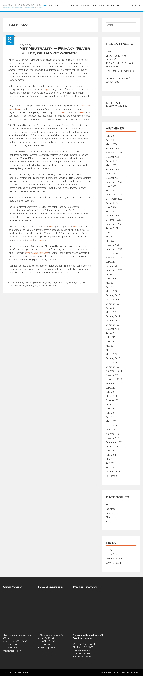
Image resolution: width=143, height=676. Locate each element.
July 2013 (110, 387)
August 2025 (112, 161)
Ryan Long (26, 44)
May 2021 (111, 236)
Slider (108, 517)
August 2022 (112, 203)
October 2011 (113, 438)
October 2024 (113, 178)
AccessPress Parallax (128, 672)
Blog (121, 6)
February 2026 (113, 148)
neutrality (30, 285)
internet (59, 282)
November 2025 (114, 152)
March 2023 (112, 190)
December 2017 (114, 303)
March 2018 (112, 291)
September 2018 (114, 270)
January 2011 (112, 476)
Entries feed (111, 554)
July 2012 (110, 408)
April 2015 (111, 350)
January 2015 (112, 362)
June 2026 (111, 136)
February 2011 (113, 471)
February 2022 (113, 215)
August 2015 (112, 333)
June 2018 (111, 278)
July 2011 (110, 450)
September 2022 (114, 199)
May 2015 (111, 345)
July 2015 (110, 337)
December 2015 (114, 324)
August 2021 (112, 228)
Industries (88, 6)
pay (36, 285)
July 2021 (110, 232)
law (69, 282)
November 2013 (114, 379)
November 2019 (114, 257)
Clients (72, 6)
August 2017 (112, 308)
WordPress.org (113, 563)
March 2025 (112, 165)
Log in (109, 550)
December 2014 (114, 366)
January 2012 (112, 425)
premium (43, 285)
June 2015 (111, 341)
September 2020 (114, 249)
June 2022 (111, 207)
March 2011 (112, 467)
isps (65, 282)
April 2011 (111, 463)
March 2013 (112, 396)
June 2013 (111, 392)
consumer (40, 282)
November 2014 (114, 371)
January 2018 (112, 299)
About (59, 6)
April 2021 (111, 241)
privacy (50, 285)
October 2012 (113, 400)
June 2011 (111, 455)
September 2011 (114, 442)
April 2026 (111, 140)
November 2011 (114, 434)
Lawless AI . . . (113, 51)
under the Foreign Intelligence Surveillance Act (63, 226)
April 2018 (111, 287)
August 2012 (112, 404)
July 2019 (110, 261)
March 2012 (112, 421)
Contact (133, 6)
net (24, 285)
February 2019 (113, 266)
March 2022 (112, 211)
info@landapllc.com (12, 651)
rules (57, 285)
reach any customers (72, 112)
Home (48, 6)
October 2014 (113, 375)
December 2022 (114, 194)
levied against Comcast (36, 253)
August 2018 (112, 274)
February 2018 (113, 295)
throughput (46, 89)
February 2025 (113, 169)
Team (108, 521)
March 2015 (112, 354)
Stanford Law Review (35, 240)
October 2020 (113, 245)
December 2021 (114, 220)
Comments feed (114, 558)
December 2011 (114, 429)
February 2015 (113, 358)
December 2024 (114, 173)
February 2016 (113, 320)
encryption (50, 282)
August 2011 (112, 446)
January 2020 (112, 253)
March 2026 (112, 144)
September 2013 (114, 383)
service (63, 285)
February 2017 (113, 316)
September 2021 (114, 224)
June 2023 (111, 186)
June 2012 (111, 413)
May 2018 (111, 282)
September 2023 (114, 182)
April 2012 (111, 417)
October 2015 (113, 329)
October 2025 (113, 157)
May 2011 (111, 459)
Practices (106, 6)
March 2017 (112, 312)
